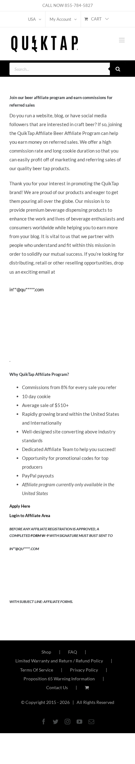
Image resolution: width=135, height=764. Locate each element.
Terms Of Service (36, 669)
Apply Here (19, 506)
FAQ (72, 652)
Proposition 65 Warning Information (59, 678)
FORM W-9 (40, 535)
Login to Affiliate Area (29, 515)
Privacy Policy (84, 669)
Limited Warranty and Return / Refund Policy (59, 660)
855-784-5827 (79, 5)
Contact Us (57, 687)
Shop (46, 652)
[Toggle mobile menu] (122, 40)
